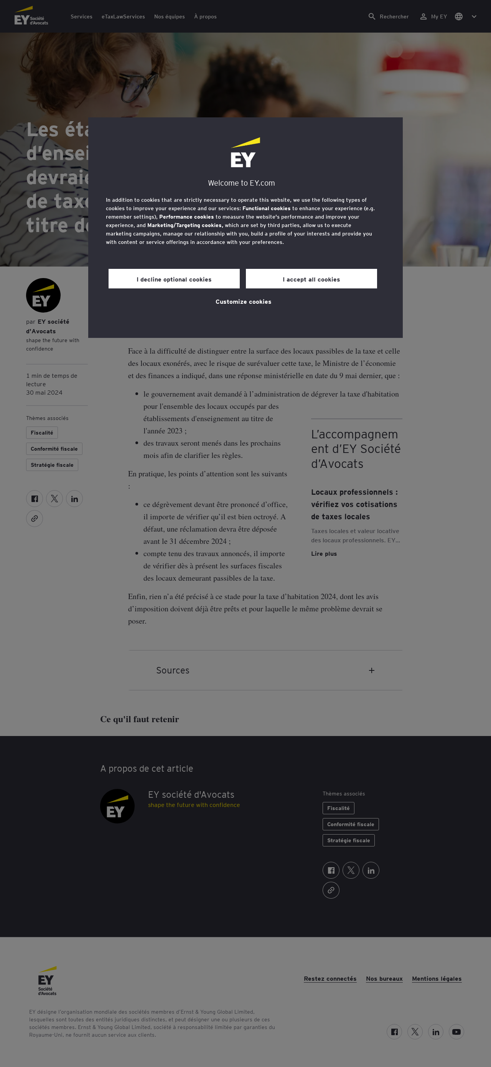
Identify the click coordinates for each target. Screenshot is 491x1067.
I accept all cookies (311, 279)
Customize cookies (244, 301)
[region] (245, 227)
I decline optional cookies (174, 279)
